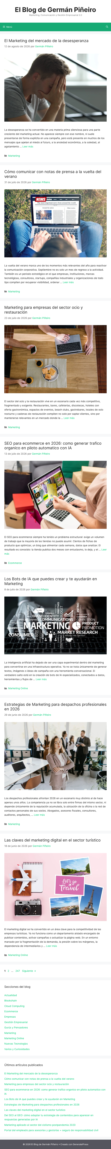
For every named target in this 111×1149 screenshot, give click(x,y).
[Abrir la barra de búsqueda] (107, 27)
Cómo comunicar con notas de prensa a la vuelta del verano (52, 174)
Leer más (27, 146)
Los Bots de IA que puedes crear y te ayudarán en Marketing (50, 581)
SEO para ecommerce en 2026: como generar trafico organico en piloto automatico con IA (52, 445)
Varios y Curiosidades (17, 1049)
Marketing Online (18, 688)
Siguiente (29, 970)
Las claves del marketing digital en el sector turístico (52, 840)
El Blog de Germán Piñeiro (55, 10)
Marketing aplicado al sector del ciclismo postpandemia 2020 (40, 1124)
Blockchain (10, 1000)
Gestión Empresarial (16, 1022)
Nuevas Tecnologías (16, 1043)
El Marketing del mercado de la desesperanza (46, 40)
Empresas (10, 1016)
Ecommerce (15, 563)
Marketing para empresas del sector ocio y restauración (43, 309)
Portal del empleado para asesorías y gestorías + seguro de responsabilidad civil (51, 1130)
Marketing (14, 155)
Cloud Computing (14, 1006)
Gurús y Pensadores (16, 1027)
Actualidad (10, 995)
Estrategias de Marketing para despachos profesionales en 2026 (55, 706)
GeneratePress (80, 1144)
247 (18, 970)
